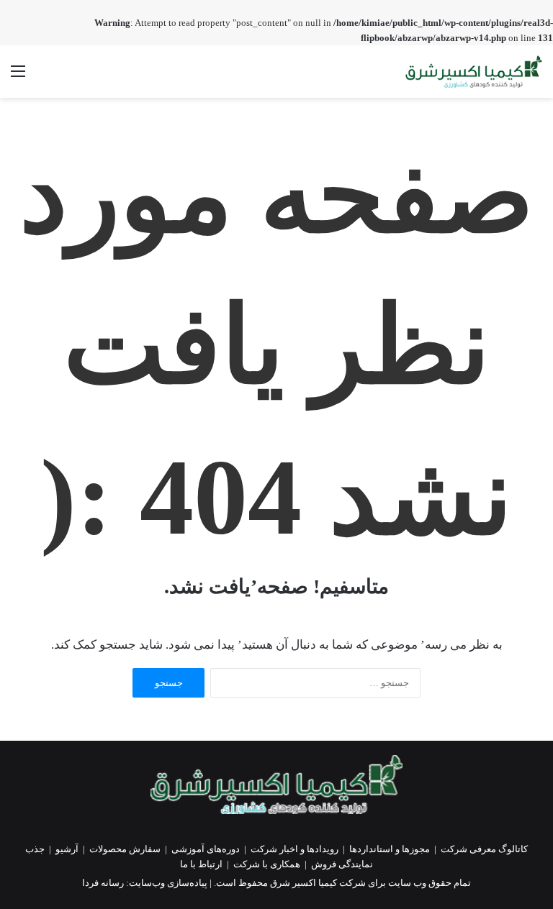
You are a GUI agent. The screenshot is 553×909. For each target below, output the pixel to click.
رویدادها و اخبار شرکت (294, 849)
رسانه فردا (103, 882)
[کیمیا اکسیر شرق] (473, 71)
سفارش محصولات (125, 849)
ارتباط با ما (201, 864)
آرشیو (66, 849)
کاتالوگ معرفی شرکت (484, 849)
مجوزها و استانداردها (389, 849)
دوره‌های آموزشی (205, 849)
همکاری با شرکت (266, 864)
